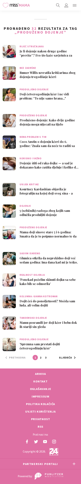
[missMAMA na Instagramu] (54, 441)
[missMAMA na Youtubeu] (45, 441)
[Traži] (58, 5)
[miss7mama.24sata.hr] (16, 5)
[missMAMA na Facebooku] (27, 441)
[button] (74, 5)
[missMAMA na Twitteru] (36, 441)
